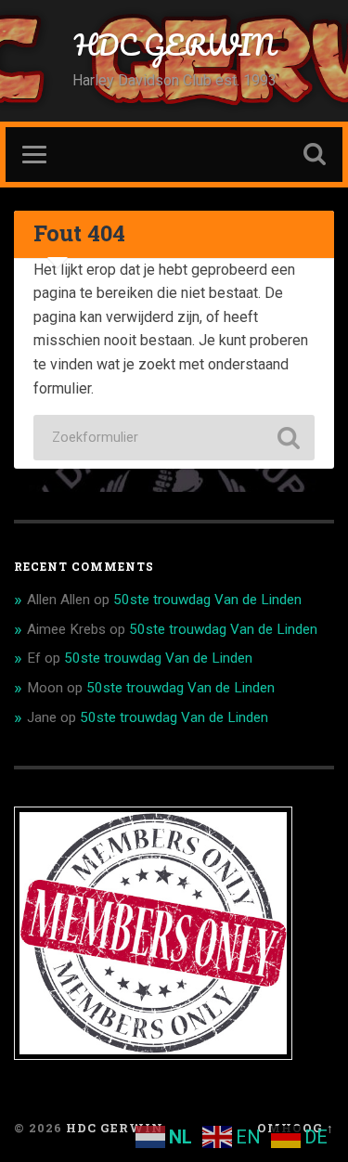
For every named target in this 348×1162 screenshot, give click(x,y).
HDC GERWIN (174, 45)
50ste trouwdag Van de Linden (207, 599)
